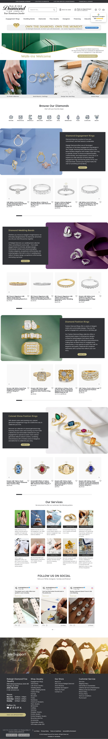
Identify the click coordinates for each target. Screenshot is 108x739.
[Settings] (40, 76)
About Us (58, 681)
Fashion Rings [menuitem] (35, 692)
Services (81, 681)
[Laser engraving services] (70, 519)
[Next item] (104, 46)
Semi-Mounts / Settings (40, 96)
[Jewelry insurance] (38, 547)
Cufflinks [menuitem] (33, 708)
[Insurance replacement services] (22, 547)
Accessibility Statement (69, 731)
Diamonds (42, 19)
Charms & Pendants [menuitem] (37, 702)
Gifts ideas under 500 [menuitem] (37, 724)
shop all (83, 167)
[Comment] (18, 625)
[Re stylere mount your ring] (38, 519)
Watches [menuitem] (33, 710)
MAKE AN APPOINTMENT (15, 714)
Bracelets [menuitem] (34, 696)
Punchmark (57, 736)
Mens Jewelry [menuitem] (35, 704)
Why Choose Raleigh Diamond (64, 683)
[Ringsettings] (54, 547)
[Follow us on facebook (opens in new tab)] (13, 708)
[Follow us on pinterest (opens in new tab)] (18, 708)
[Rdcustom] (67, 76)
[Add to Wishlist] (15, 202)
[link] (23, 1)
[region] (54, 46)
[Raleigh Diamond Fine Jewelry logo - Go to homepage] (14, 10)
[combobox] (41, 10)
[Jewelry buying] (86, 547)
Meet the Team (60, 690)
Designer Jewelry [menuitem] (36, 712)
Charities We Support (61, 688)
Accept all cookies (24, 735)
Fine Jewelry (54, 19)
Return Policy (83, 692)
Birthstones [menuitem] (34, 706)
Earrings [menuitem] (33, 694)
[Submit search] (55, 10)
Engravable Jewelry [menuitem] (37, 722)
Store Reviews (59, 685)
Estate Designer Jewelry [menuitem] (38, 716)
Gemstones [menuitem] (34, 683)
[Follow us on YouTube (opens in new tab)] (8, 708)
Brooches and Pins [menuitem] (37, 718)
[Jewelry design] (54, 519)
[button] (96, 9)
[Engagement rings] (54, 27)
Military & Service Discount (87, 690)
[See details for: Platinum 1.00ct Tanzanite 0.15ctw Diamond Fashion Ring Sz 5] (66, 468)
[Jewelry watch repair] (86, 519)
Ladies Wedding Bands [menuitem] (38, 690)
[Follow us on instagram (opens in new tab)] (15, 708)
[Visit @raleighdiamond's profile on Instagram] (16, 588)
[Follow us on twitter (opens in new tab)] (21, 708)
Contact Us (58, 692)
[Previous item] (4, 46)
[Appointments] (54, 46)
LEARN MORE (17, 660)
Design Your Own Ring (67, 96)
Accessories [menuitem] (35, 720)
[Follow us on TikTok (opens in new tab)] (11, 708)
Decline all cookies (11, 735)
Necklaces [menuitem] (34, 700)
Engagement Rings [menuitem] (37, 681)
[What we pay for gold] (70, 547)
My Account (82, 698)
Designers (66, 19)
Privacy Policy (83, 694)
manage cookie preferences (16, 731)
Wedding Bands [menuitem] (36, 688)
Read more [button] (18, 596)
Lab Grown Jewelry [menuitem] (37, 685)
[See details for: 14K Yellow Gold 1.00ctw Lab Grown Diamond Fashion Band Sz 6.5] (66, 375)
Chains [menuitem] (33, 698)
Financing (77, 19)
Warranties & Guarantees (87, 685)
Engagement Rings (13, 19)
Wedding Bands (29, 19)
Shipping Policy (83, 683)
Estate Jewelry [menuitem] (35, 714)
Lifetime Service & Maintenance (89, 688)
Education (88, 19)
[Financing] (22, 519)
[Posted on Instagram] (37, 588)
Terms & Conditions (85, 696)
